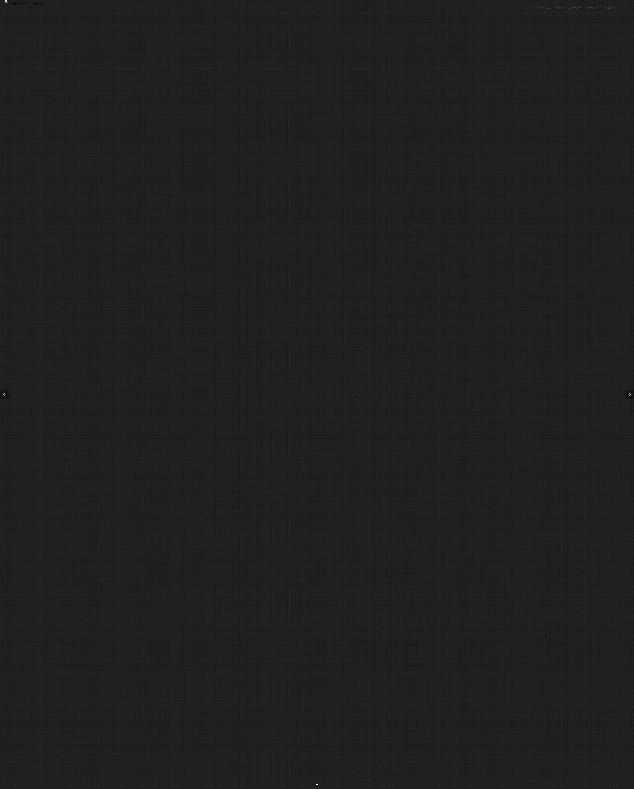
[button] (4, 394)
